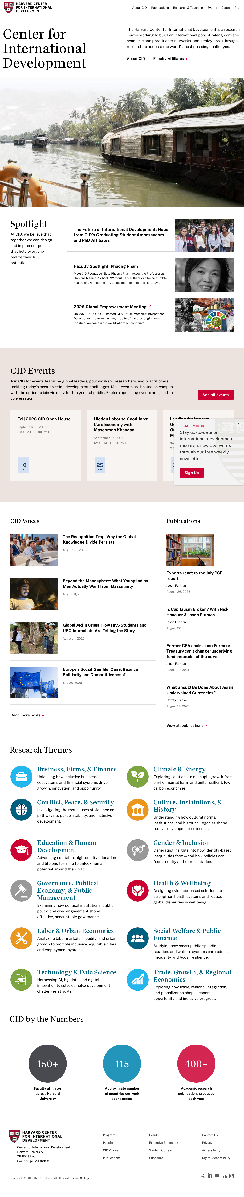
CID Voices (110, 1150)
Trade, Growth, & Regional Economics (192, 976)
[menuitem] (139, 9)
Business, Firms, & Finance (77, 769)
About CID (139, 8)
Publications (160, 8)
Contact (227, 8)
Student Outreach (161, 1150)
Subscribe (156, 1158)
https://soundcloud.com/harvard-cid (225, 1177)
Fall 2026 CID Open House (44, 418)
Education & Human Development (66, 846)
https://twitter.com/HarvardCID (203, 1176)
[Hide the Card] (238, 424)
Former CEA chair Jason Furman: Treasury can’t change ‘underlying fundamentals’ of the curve (199, 651)
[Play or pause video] (236, 85)
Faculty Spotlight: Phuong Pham (106, 266)
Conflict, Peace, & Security (75, 802)
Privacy (207, 1143)
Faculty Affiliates (168, 58)
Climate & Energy (179, 769)
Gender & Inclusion (181, 842)
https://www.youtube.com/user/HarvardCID (217, 1176)
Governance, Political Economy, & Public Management (68, 890)
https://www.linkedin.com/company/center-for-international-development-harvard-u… (210, 1175)
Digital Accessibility (216, 1158)
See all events (215, 395)
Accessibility (211, 1150)
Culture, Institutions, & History (187, 806)
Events (212, 8)
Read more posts (25, 715)
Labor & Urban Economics (75, 931)
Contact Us (210, 1135)
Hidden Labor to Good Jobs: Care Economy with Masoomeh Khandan (121, 424)
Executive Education (163, 1143)
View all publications (184, 725)
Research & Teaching (188, 8)
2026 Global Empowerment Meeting (110, 306)
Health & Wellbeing (182, 883)
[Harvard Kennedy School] (31, 7)
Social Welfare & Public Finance (187, 934)
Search (237, 8)
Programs (110, 1135)
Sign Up (192, 472)
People (108, 1143)
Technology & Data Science (76, 972)
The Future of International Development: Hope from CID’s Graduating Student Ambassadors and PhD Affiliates (121, 235)
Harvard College (80, 1178)
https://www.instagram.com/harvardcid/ (232, 1176)
